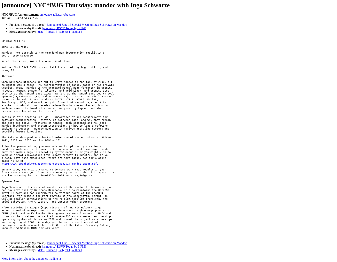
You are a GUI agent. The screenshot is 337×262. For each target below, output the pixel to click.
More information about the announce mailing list (32, 258)
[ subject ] (64, 31)
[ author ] (76, 31)
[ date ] (40, 31)
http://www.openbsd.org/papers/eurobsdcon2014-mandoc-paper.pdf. (50, 163)
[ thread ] (51, 31)
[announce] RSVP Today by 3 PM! (64, 28)
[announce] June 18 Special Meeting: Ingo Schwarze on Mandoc (87, 24)
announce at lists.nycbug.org (57, 14)
